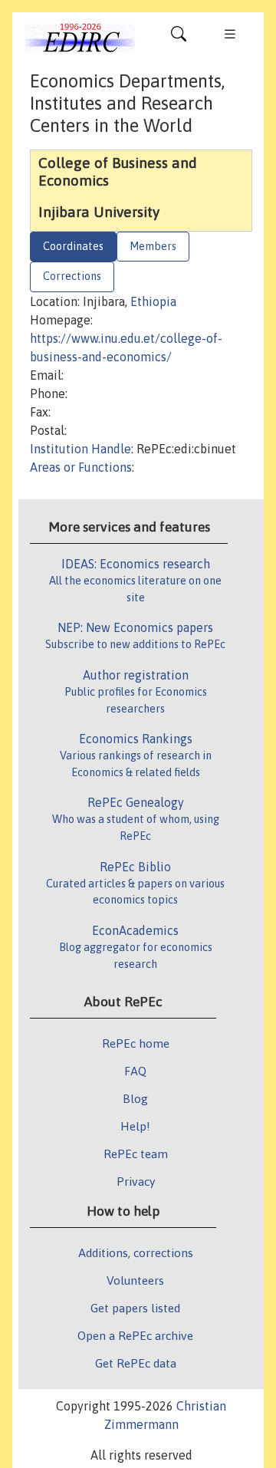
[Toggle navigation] (178, 37)
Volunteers (135, 1280)
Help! (135, 1126)
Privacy (136, 1181)
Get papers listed (135, 1308)
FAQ (135, 1071)
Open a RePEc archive (135, 1335)
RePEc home (135, 1043)
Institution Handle (80, 449)
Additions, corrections (135, 1252)
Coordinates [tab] (73, 246)
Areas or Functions (81, 467)
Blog (135, 1098)
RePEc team (136, 1153)
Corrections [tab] (72, 276)
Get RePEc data (135, 1363)
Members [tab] (153, 246)
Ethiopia (153, 301)
